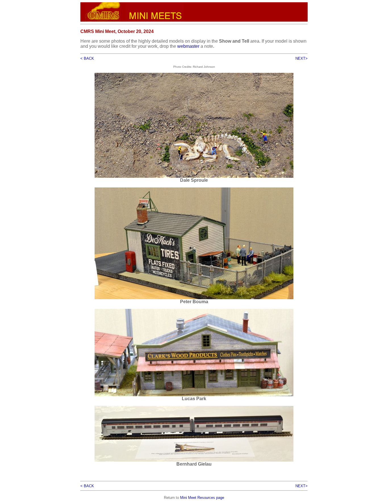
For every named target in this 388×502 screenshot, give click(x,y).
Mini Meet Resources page (202, 497)
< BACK (87, 58)
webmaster (188, 46)
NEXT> (301, 58)
